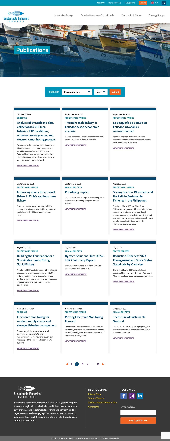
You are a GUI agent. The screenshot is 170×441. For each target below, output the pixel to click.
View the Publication (28, 165)
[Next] (103, 364)
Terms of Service (96, 398)
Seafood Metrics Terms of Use (102, 402)
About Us (101, 3)
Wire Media (114, 438)
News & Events (114, 3)
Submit (115, 91)
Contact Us (93, 407)
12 (98, 364)
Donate (143, 3)
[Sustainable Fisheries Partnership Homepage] (16, 16)
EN (156, 3)
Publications (130, 3)
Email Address (127, 406)
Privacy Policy (94, 394)
